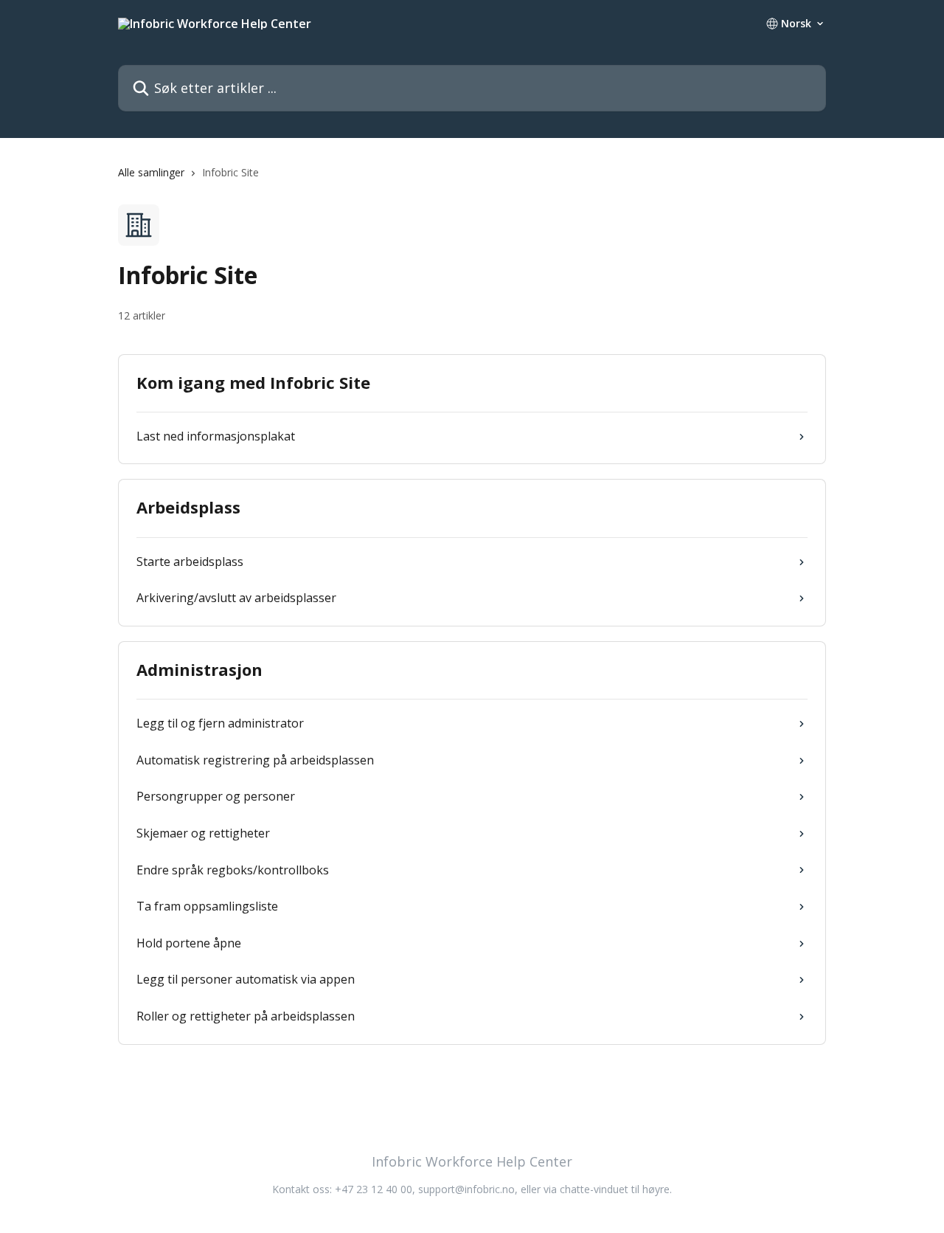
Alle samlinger (151, 172)
